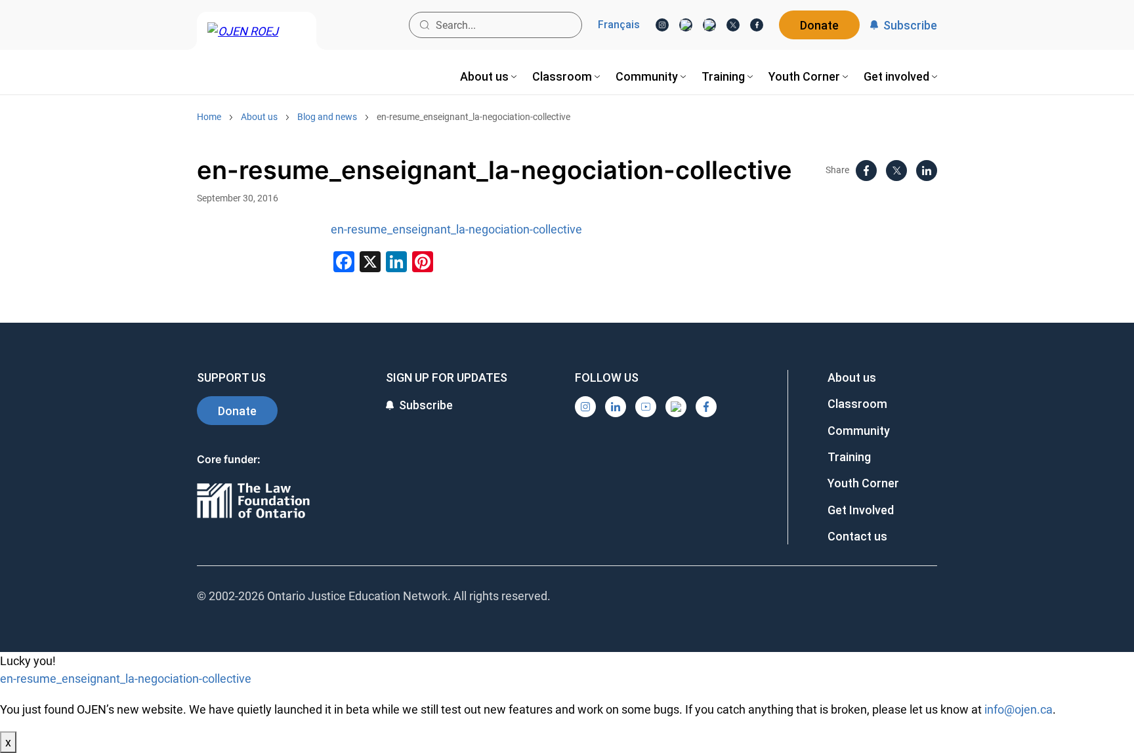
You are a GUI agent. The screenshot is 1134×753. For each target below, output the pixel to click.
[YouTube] (709, 24)
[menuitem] (488, 76)
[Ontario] (253, 501)
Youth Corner (863, 483)
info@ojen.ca (1018, 709)
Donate (819, 25)
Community (859, 431)
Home (209, 117)
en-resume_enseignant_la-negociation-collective (473, 117)
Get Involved (861, 510)
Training (849, 457)
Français (619, 25)
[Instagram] (662, 24)
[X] (733, 24)
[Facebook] (756, 24)
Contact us (857, 536)
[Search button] (424, 25)
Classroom (857, 404)
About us (259, 117)
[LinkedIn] (685, 24)
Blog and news (327, 117)
